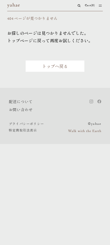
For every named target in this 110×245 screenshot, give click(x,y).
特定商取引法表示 (23, 130)
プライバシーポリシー (26, 123)
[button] (79, 5)
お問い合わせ (21, 109)
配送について (21, 101)
